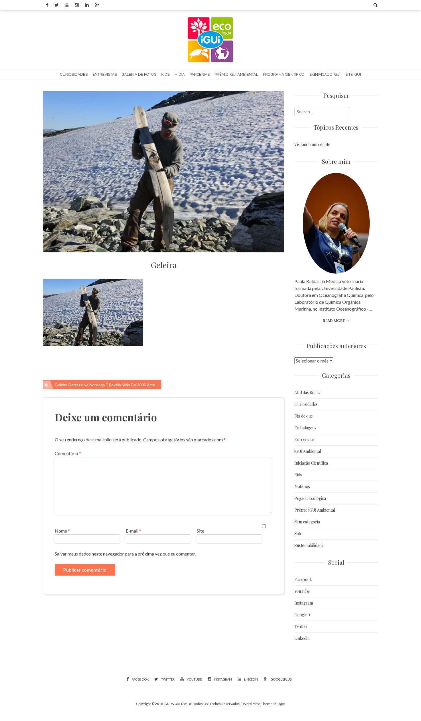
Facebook (303, 579)
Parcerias (200, 74)
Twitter (301, 626)
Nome (62, 530)
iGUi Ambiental (307, 451)
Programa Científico (283, 74)
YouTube (302, 591)
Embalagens (305, 427)
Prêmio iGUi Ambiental (236, 74)
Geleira (164, 265)
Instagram (303, 603)
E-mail (133, 530)
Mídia (179, 74)
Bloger (279, 703)
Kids (165, 74)
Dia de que (303, 416)
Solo (298, 533)
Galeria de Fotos (139, 74)
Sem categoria (307, 522)
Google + (302, 614)
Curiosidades (74, 74)
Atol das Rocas (307, 392)
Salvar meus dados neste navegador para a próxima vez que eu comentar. (125, 553)
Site (200, 530)
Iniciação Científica (311, 463)
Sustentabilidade (309, 545)
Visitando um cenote (312, 144)
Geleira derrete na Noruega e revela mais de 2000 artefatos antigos (108, 384)
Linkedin (302, 638)
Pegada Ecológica (310, 498)
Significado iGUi (325, 74)
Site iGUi (353, 74)
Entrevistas (105, 74)
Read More (334, 320)
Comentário (68, 453)
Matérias (302, 486)
